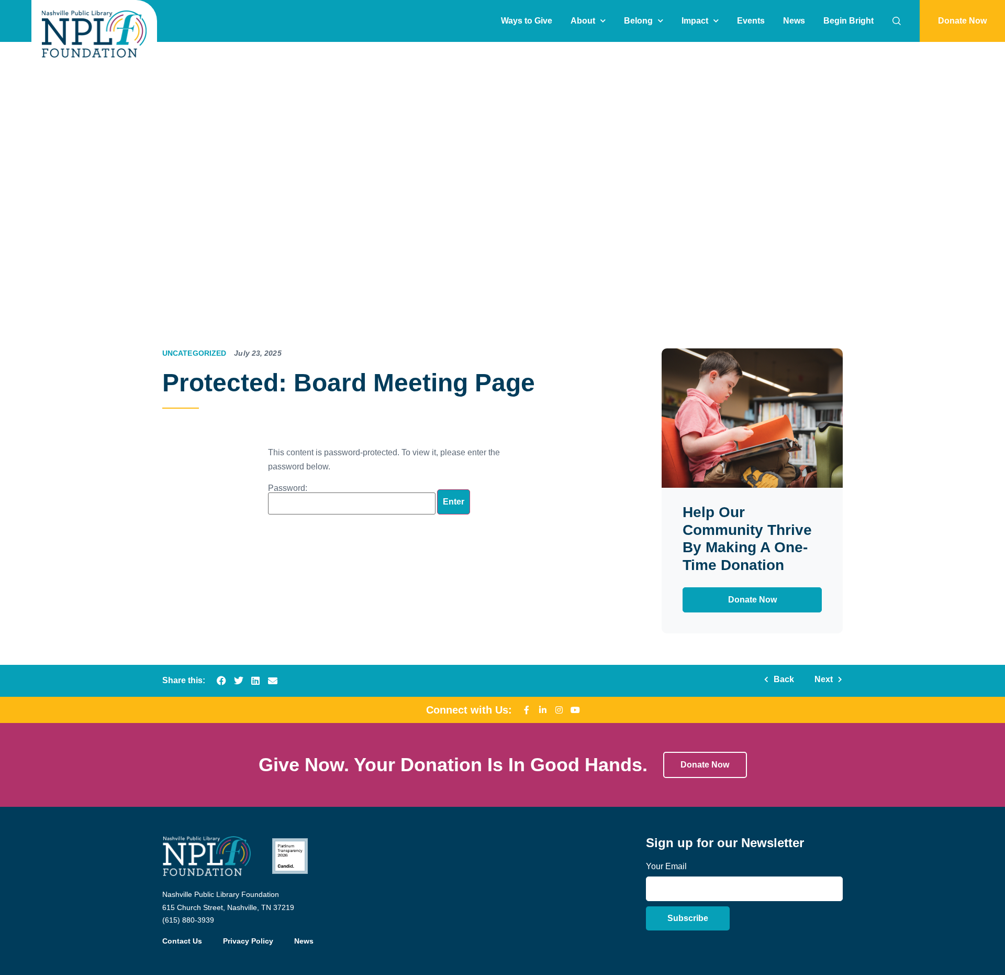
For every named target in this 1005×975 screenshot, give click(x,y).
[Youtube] (575, 710)
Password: (287, 488)
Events (751, 20)
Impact (695, 20)
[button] (222, 680)
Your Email (666, 866)
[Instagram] (559, 710)
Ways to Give (526, 20)
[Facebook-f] (526, 710)
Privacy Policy (248, 941)
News (794, 20)
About (583, 20)
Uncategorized (194, 353)
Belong (638, 20)
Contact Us (182, 941)
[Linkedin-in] (543, 710)
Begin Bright (848, 20)
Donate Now (752, 599)
